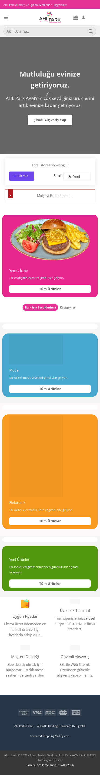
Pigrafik (81, 726)
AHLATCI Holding (47, 726)
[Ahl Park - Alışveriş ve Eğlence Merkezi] (50, 17)
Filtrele (22, 176)
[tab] (40, 307)
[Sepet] (75, 17)
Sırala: (58, 175)
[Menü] (6, 17)
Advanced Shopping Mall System (49, 736)
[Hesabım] (83, 17)
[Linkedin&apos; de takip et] (6, 708)
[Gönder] (91, 31)
